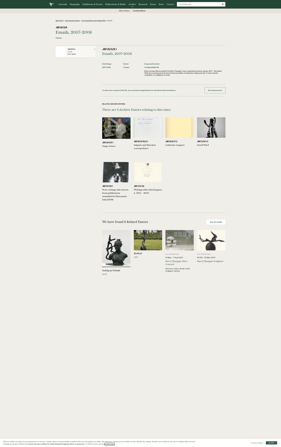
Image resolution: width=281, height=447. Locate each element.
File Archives (124, 11)
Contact (170, 4)
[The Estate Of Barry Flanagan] (52, 4)
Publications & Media (115, 4)
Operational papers (72, 21)
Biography (75, 4)
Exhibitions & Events (93, 4)
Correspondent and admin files (93, 21)
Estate (153, 4)
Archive (132, 4)
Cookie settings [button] (257, 443)
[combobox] (198, 4)
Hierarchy (60, 21)
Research (143, 4)
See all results (216, 222)
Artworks (62, 4)
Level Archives (139, 11)
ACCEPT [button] (271, 443)
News (161, 4)
